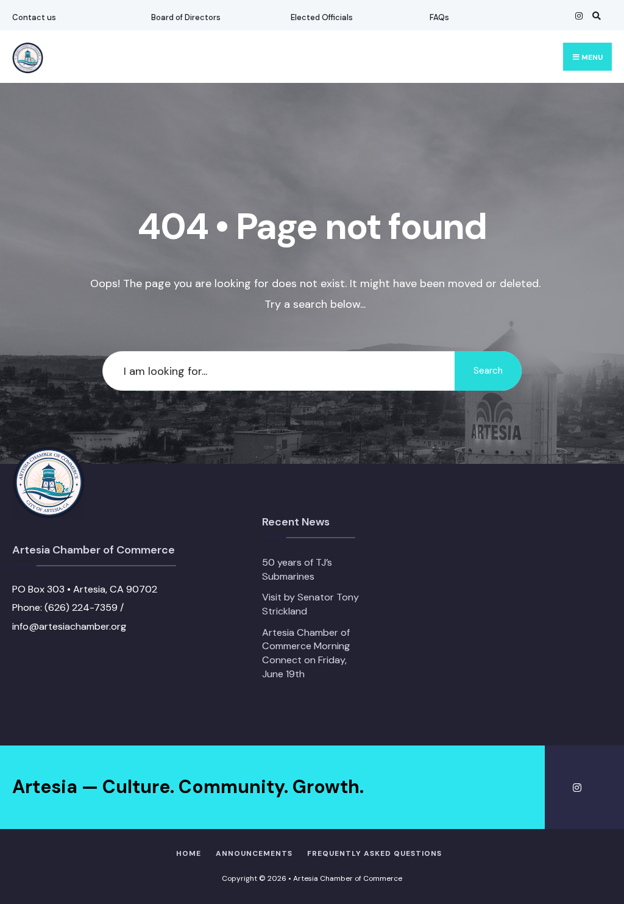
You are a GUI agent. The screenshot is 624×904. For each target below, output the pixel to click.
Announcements (254, 853)
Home (188, 853)
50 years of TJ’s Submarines (297, 569)
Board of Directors (186, 17)
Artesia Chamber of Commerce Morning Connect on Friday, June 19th (306, 653)
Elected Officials (322, 17)
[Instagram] (578, 15)
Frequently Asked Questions (374, 853)
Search (488, 371)
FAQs (439, 17)
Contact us (34, 17)
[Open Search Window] (595, 15)
